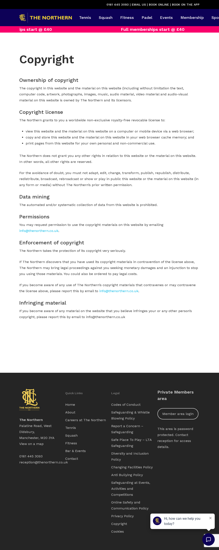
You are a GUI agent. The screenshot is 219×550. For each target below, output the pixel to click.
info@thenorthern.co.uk (38, 231)
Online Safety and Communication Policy (129, 505)
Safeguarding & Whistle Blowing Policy (130, 415)
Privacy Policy (122, 516)
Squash (71, 435)
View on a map (31, 444)
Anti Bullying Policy (127, 475)
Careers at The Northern (85, 420)
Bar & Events (75, 451)
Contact (71, 459)
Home (70, 405)
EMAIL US (139, 4)
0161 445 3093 (118, 4)
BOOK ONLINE (159, 4)
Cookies (117, 531)
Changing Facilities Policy (132, 467)
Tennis (70, 428)
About (70, 412)
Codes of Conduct (126, 405)
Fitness (71, 443)
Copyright (119, 524)
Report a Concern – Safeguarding (127, 429)
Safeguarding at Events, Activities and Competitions (130, 489)
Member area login (178, 414)
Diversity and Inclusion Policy (130, 456)
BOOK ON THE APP (186, 4)
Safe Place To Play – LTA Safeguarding (131, 443)
